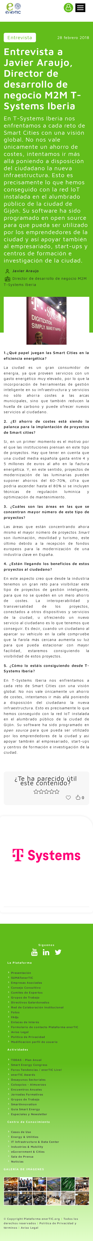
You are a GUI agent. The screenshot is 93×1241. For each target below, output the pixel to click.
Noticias (17, 1161)
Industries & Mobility (27, 1146)
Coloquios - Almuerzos (28, 1084)
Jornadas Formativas (27, 1094)
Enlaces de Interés (25, 1022)
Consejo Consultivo (26, 987)
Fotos (15, 1012)
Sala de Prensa (22, 1156)
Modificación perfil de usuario (34, 1041)
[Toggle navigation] (80, 7)
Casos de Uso (21, 1131)
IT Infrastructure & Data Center (35, 1141)
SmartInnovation (24, 1104)
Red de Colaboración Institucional (37, 1007)
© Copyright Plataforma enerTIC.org (32, 1218)
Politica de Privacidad (28, 1036)
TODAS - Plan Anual (26, 1059)
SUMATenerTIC (22, 977)
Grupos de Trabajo (25, 997)
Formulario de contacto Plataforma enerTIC (44, 1027)
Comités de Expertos (27, 992)
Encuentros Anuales (26, 1089)
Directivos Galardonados (30, 1002)
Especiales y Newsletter (29, 1114)
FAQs (15, 1017)
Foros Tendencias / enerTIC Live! (36, 1069)
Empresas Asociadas (26, 982)
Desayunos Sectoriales (28, 1079)
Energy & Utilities (24, 1136)
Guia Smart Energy (25, 1109)
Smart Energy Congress (29, 1064)
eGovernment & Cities (28, 1151)
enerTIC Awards (23, 1074)
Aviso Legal (20, 1032)
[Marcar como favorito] (68, 797)
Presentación (21, 972)
